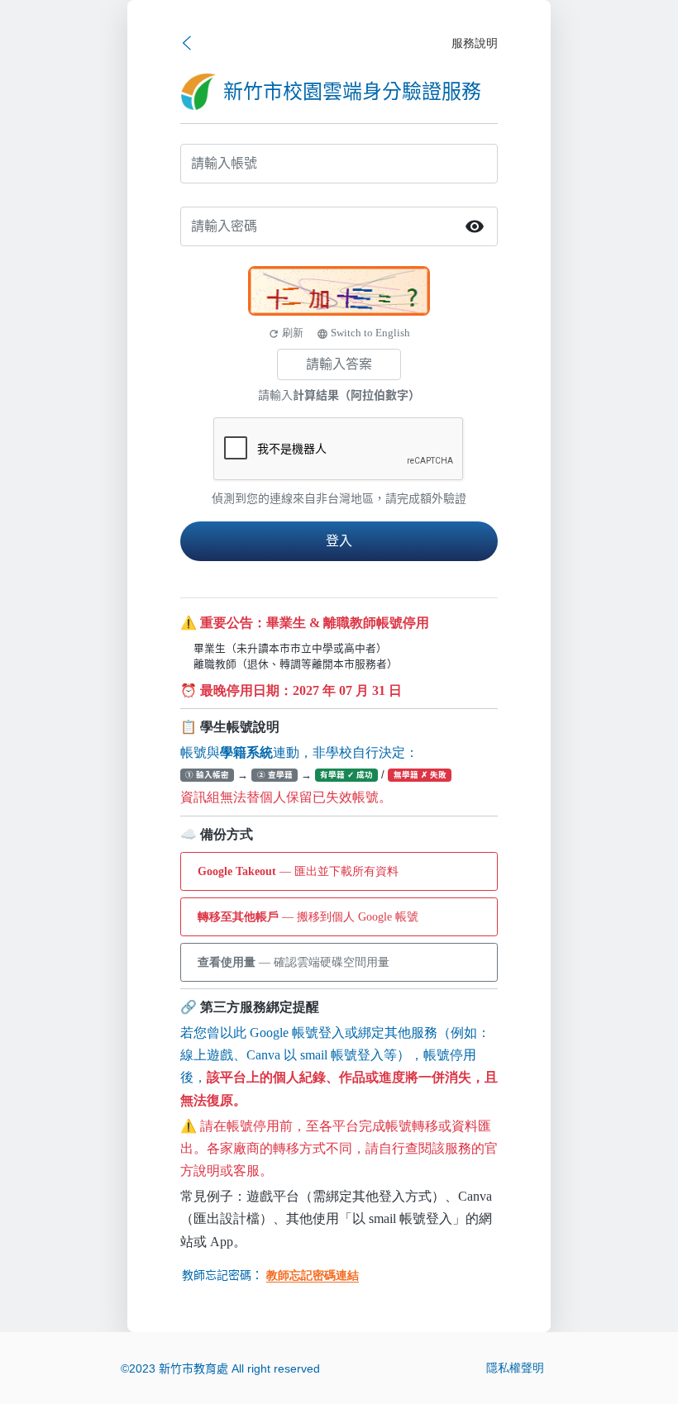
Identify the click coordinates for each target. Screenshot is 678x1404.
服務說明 (474, 43)
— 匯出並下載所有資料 (298, 871)
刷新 (285, 333)
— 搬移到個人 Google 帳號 (308, 917)
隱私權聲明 (515, 1368)
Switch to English (363, 333)
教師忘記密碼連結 (312, 1275)
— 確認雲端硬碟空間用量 (293, 962)
